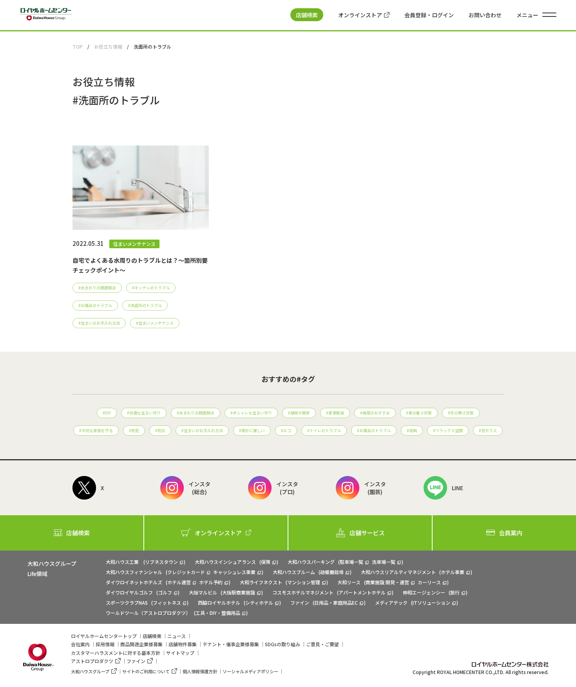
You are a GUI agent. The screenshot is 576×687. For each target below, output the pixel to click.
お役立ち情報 (108, 46)
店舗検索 (307, 15)
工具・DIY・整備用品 (218, 612)
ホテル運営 (179, 582)
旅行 (455, 592)
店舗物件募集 (182, 644)
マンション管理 (303, 582)
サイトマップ (180, 652)
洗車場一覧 (383, 561)
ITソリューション (431, 602)
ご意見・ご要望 (322, 644)
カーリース (429, 582)
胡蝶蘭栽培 (332, 572)
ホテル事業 (452, 572)
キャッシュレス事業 (234, 572)
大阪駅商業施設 (238, 592)
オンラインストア (360, 15)
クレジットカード (186, 572)
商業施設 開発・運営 (387, 582)
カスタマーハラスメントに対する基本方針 (115, 652)
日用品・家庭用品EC (336, 602)
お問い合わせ (485, 15)
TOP (77, 46)
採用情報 (105, 644)
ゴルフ (165, 592)
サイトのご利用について (146, 671)
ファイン (136, 661)
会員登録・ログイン (429, 15)
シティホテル (259, 602)
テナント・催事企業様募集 (231, 644)
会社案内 (80, 644)
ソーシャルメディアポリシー (250, 671)
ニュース (176, 635)
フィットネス (167, 602)
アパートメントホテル (362, 592)
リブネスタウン (161, 561)
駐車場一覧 (351, 561)
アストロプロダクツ (92, 661)
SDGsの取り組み (282, 644)
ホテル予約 (211, 582)
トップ (104, 635)
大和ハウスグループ (90, 671)
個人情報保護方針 (200, 671)
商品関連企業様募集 (141, 644)
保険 (265, 561)
